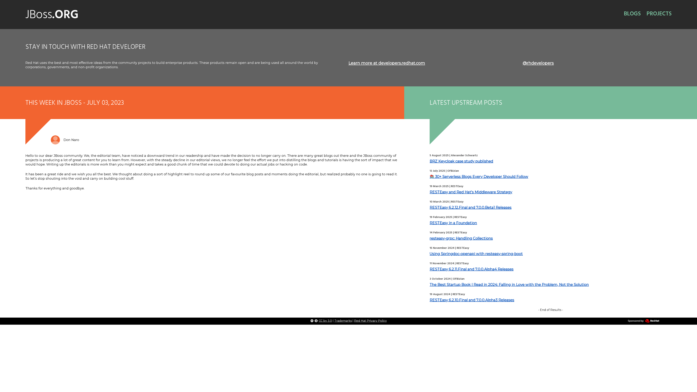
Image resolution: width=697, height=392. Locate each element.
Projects (659, 13)
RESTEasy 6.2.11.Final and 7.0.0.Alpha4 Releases (471, 269)
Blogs (632, 13)
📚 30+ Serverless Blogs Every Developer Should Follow (479, 176)
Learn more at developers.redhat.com (386, 63)
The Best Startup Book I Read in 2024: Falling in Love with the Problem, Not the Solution (509, 284)
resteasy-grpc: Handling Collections (461, 238)
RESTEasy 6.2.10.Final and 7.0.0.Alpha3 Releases (472, 300)
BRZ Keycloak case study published (461, 161)
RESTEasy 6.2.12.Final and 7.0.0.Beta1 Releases (470, 207)
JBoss (51, 14)
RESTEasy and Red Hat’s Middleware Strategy (471, 192)
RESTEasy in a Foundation (453, 223)
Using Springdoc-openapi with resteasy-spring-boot (476, 254)
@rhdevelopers (538, 63)
